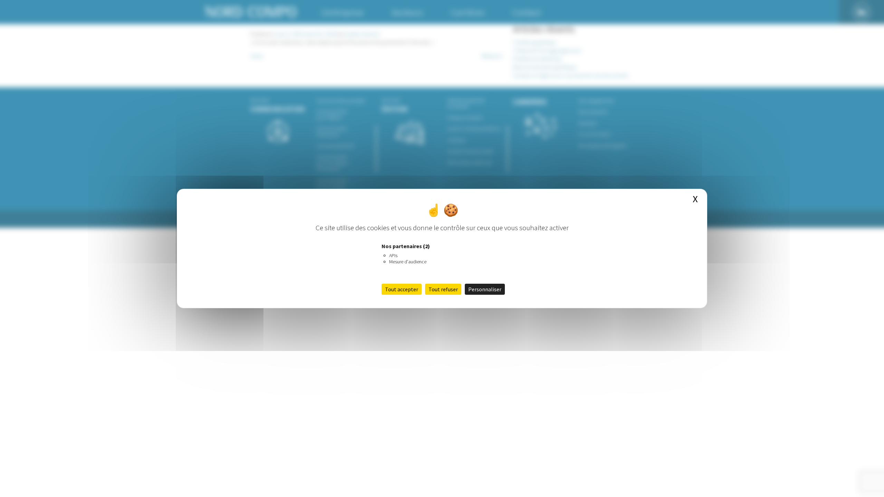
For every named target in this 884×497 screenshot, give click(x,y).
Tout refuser (443, 289)
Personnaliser (484, 289)
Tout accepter (401, 289)
